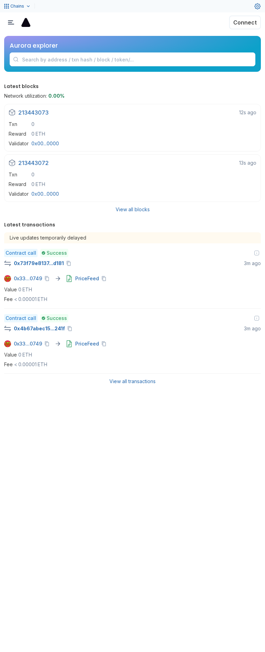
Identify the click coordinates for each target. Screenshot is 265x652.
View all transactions (132, 381)
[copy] (70, 263)
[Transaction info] (257, 253)
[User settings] (257, 6)
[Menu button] (11, 22)
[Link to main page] (26, 22)
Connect (245, 22)
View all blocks (133, 209)
